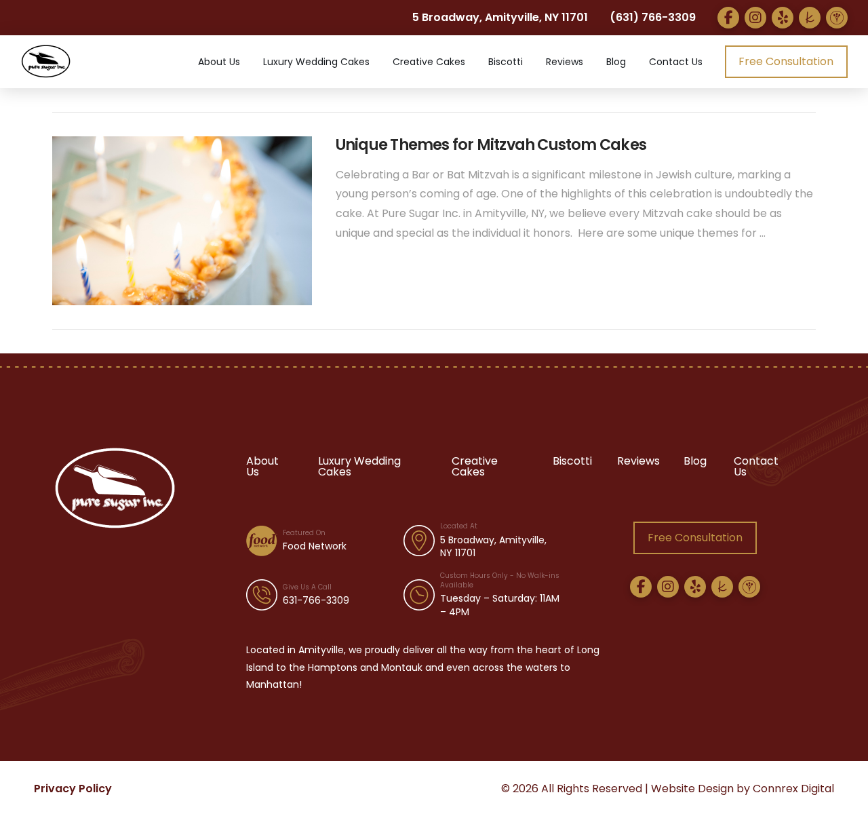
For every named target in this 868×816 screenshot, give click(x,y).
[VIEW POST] (182, 220)
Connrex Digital (793, 788)
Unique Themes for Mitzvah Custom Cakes (491, 144)
